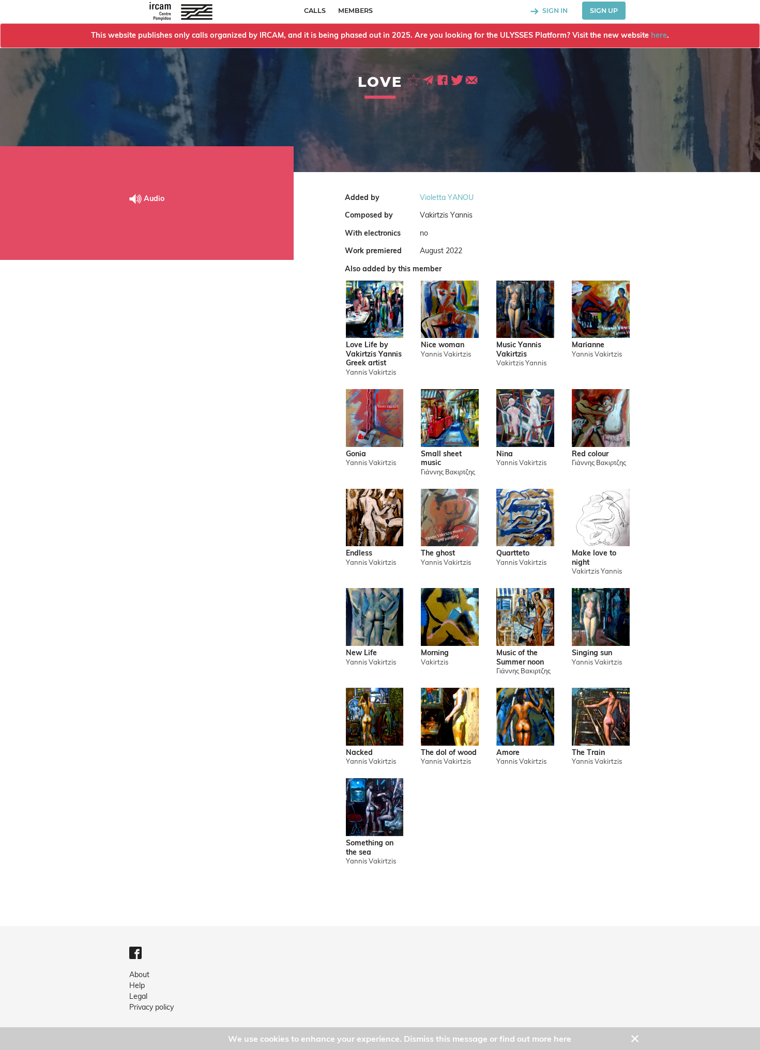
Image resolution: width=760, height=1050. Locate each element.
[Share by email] (471, 79)
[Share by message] (429, 79)
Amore (508, 752)
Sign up (604, 10)
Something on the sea (369, 848)
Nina (504, 454)
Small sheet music (441, 459)
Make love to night (594, 558)
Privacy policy (151, 1007)
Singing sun (592, 652)
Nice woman (442, 345)
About (139, 974)
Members (355, 10)
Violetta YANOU (447, 197)
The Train (588, 752)
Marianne (588, 345)
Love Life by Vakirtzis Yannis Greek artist (374, 354)
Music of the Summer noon (520, 657)
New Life (361, 652)
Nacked (359, 752)
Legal (138, 996)
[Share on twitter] (458, 79)
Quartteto (512, 553)
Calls (315, 10)
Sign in (554, 10)
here (659, 35)
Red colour (590, 454)
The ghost (438, 553)
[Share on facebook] (443, 79)
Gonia (356, 454)
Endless (359, 553)
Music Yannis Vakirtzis (518, 350)
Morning (435, 652)
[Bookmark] (414, 79)
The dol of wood (449, 752)
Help (137, 985)
